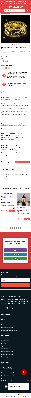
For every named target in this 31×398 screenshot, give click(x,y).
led (9, 92)
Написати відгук (12, 52)
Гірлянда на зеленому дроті (18, 92)
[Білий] (3, 68)
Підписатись (15, 285)
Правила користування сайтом (9, 330)
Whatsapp (16, 259)
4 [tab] (18, 44)
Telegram (16, 254)
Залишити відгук (7, 204)
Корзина (3, 343)
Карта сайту (4, 357)
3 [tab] (16, 44)
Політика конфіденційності (8, 327)
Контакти (3, 322)
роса (27, 92)
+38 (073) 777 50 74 (8, 372)
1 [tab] (12, 44)
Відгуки (3, 324)
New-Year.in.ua (10, 296)
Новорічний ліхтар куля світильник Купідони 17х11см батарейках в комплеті (7, 201)
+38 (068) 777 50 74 (8, 375)
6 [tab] (20, 228)
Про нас (3, 319)
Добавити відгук (22, 162)
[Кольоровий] (6, 68)
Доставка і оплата (6, 340)
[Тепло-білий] (9, 68)
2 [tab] (14, 44)
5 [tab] (18, 228)
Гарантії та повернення (7, 354)
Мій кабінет (4, 348)
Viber (15, 250)
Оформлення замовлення (7, 346)
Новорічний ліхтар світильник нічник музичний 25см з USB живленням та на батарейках (22, 210)
